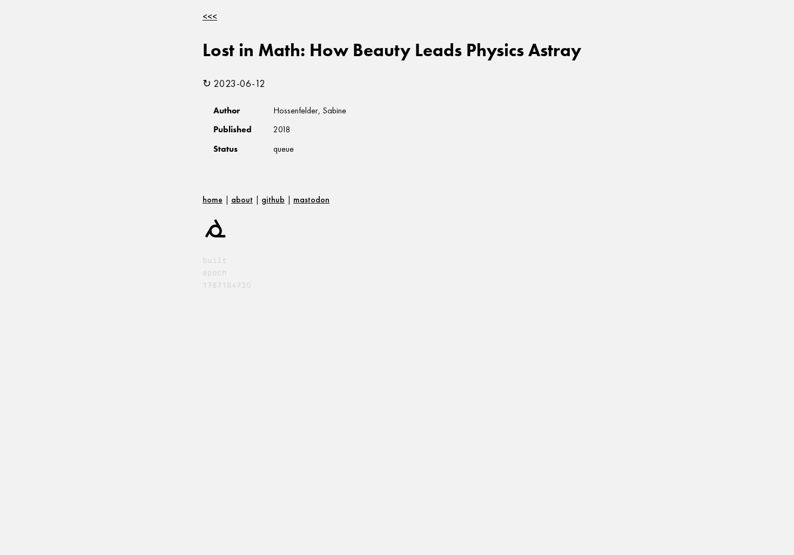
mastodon (311, 199)
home (213, 199)
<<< (210, 16)
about (242, 199)
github (273, 199)
